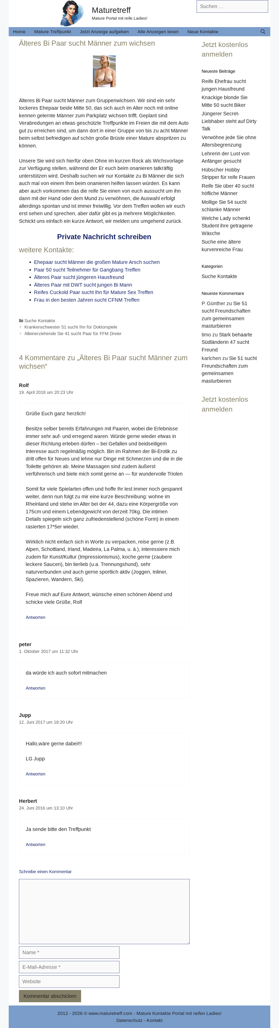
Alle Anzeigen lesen (158, 31)
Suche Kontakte (39, 320)
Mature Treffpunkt (52, 31)
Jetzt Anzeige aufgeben (104, 31)
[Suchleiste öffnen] (263, 31)
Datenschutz (129, 1020)
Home (19, 31)
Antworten (35, 617)
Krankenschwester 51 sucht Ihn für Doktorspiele (70, 327)
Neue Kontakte (202, 31)
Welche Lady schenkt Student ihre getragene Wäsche (227, 225)
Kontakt (155, 1020)
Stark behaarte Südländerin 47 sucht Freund (227, 342)
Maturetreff (111, 10)
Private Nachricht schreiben (104, 237)
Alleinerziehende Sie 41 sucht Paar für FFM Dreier (73, 333)
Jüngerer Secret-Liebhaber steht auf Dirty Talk (229, 121)
